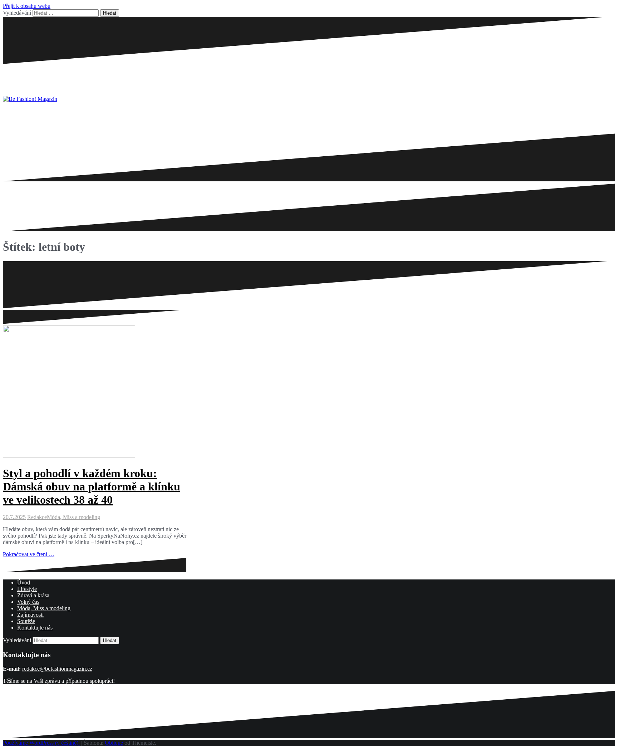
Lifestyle (27, 589)
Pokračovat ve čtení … (28, 554)
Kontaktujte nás (35, 628)
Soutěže (26, 621)
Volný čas (28, 602)
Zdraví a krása (33, 595)
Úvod (23, 582)
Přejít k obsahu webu (26, 6)
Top (601, 732)
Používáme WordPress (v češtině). (41, 743)
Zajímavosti (30, 615)
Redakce (37, 517)
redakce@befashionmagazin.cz (57, 669)
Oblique (114, 743)
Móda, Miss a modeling (73, 517)
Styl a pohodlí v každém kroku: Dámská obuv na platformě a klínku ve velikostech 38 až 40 (91, 486)
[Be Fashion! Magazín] (30, 99)
